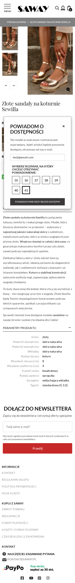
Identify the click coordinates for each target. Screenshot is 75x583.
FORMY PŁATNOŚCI (15, 523)
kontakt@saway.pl (21, 559)
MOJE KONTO (11, 493)
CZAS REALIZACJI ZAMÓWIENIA (23, 536)
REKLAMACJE (11, 516)
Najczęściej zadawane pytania (31, 553)
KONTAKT (8, 472)
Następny (14, 85)
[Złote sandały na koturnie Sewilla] (50, 61)
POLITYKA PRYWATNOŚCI (19, 486)
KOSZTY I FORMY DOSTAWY (20, 529)
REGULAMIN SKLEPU (15, 479)
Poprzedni (6, 85)
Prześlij (38, 448)
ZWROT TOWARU (13, 509)
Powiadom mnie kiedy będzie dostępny (37, 201)
